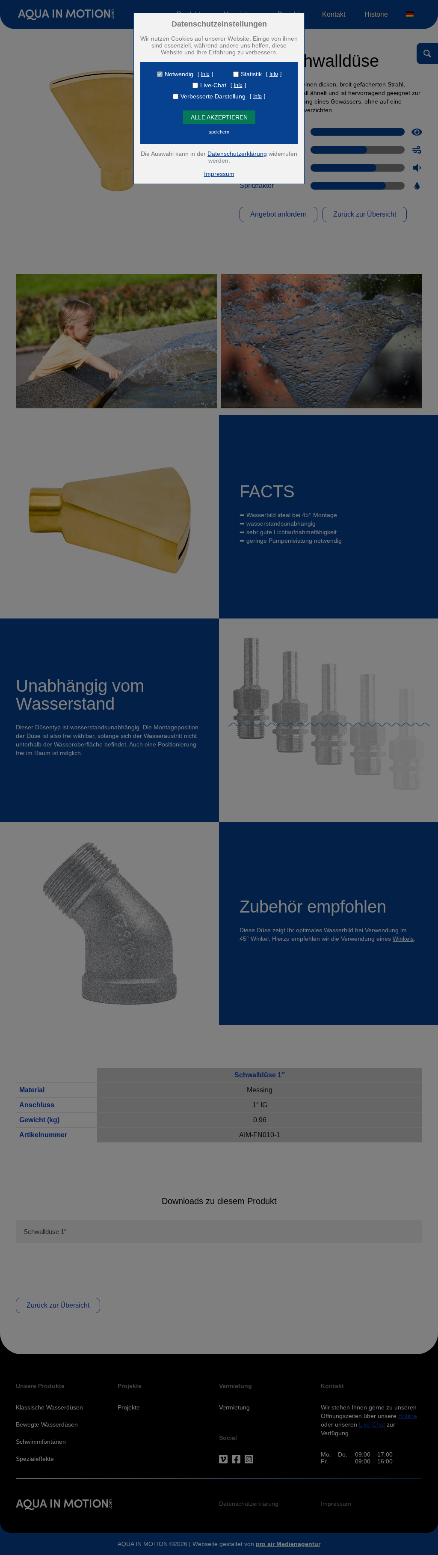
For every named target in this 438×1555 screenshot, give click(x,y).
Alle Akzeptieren (219, 117)
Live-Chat (213, 85)
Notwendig (179, 74)
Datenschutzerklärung (237, 153)
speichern (219, 131)
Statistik (251, 74)
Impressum (219, 173)
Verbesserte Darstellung (213, 96)
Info (205, 74)
